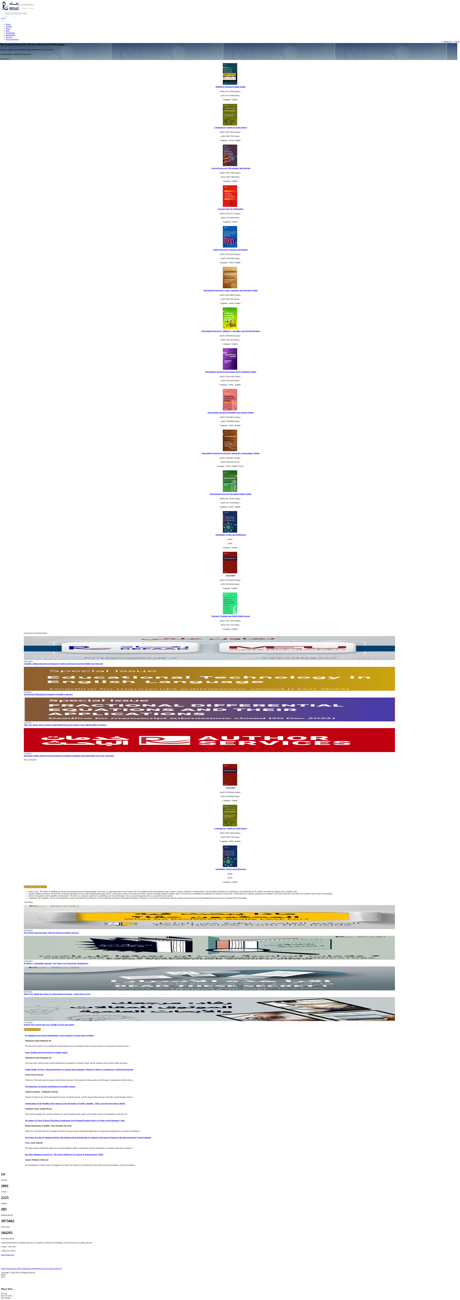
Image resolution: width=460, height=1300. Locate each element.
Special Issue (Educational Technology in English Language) (48, 694)
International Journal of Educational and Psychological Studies (230, 372)
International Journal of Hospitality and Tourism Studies (231, 413)
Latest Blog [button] (28, 902)
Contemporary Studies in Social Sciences (230, 127)
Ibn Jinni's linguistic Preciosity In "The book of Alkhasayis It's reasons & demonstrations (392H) (64, 1155)
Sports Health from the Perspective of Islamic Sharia (46, 1052)
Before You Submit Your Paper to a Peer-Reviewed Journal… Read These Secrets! (57, 994)
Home (8, 24)
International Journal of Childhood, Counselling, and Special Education (230, 331)
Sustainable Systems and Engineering (231, 535)
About (457, 41)
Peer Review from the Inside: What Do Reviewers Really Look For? (51, 933)
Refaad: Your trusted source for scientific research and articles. (49, 1025)
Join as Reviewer (12, 39)
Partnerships (10, 33)
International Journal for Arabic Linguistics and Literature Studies (230, 290)
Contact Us (447, 41)
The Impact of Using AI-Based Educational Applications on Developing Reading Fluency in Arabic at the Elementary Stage (75, 1121)
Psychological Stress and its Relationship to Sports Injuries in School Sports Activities (59, 1035)
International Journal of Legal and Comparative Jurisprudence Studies (231, 453)
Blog (7, 31)
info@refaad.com (7, 1255)
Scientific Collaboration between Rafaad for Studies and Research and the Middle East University (63, 664)
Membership (10, 35)
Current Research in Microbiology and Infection (230, 168)
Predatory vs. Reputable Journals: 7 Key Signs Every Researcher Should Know (56, 963)
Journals (9, 26)
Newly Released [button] (30, 760)
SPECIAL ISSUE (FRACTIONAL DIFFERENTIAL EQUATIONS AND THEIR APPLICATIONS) (65, 725)
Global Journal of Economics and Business (230, 250)
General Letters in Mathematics (230, 209)
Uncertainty (231, 575)
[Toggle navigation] (2, 20)
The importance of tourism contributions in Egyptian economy (50, 1086)
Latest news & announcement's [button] (35, 633)
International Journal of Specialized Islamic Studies (230, 494)
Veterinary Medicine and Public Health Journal (230, 616)
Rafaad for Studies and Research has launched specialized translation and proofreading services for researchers (69, 756)
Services (9, 37)
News (8, 29)
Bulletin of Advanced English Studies (231, 87)
